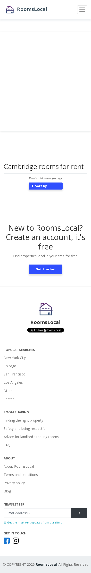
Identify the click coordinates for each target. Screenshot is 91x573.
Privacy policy (14, 483)
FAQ (7, 445)
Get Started (45, 269)
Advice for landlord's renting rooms (31, 436)
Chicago (10, 366)
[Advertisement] (45, 81)
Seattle (9, 399)
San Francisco (14, 374)
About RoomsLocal (19, 466)
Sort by (40, 186)
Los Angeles (13, 382)
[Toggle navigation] (82, 9)
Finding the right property (23, 420)
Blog (7, 491)
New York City (15, 357)
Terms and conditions (21, 474)
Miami (8, 390)
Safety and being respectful (25, 428)
